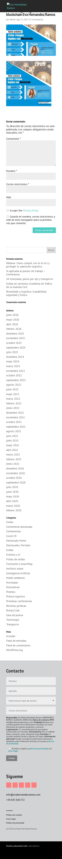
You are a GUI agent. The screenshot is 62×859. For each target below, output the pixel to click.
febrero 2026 (13, 329)
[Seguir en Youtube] (34, 785)
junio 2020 (12, 491)
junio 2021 (12, 440)
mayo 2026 (12, 319)
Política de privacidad (15, 823)
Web (8, 197)
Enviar (12, 758)
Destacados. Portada (18, 545)
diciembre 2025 (15, 333)
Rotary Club (12, 610)
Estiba (9, 550)
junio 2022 (12, 389)
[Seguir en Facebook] (15, 785)
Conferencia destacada (19, 526)
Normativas (13, 587)
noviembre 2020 (15, 473)
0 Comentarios (36, 19)
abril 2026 (12, 324)
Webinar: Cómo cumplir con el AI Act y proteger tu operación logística (27, 264)
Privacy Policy (31, 210)
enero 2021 (12, 463)
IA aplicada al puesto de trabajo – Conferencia (25, 272)
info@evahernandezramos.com (23, 794)
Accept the (24, 210)
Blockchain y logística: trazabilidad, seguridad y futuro (26, 293)
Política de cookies (14, 815)
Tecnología (12, 619)
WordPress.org (14, 650)
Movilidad (12, 582)
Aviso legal (11, 819)
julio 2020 (12, 487)
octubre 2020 (14, 477)
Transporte (12, 624)
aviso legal (13, 751)
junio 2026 (12, 315)
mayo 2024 (12, 361)
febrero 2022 (13, 403)
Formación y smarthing (19, 564)
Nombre (11, 171)
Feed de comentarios (18, 645)
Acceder (10, 636)
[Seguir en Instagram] (8, 785)
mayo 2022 (12, 394)
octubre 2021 (14, 422)
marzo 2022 (13, 398)
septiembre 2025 (16, 347)
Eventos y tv (13, 554)
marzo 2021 (13, 454)
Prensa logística (15, 596)
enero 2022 (12, 408)
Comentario (13, 138)
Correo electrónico (17, 184)
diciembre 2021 (15, 412)
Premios (10, 592)
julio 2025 (12, 352)
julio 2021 (12, 436)
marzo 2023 (13, 366)
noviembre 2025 (15, 338)
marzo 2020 (13, 505)
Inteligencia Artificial (18, 573)
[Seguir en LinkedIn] (21, 785)
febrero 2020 (13, 510)
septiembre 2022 (16, 380)
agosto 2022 (13, 384)
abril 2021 (12, 450)
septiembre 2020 (16, 482)
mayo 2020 (12, 496)
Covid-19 (11, 536)
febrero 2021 (13, 459)
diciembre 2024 (15, 357)
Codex (9, 522)
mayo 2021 (12, 445)
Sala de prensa (14, 615)
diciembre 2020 (15, 468)
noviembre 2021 (15, 417)
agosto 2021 (13, 431)
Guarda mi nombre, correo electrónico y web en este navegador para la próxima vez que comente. (30, 220)
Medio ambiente (15, 578)
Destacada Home (16, 540)
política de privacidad (38, 748)
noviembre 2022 (15, 371)
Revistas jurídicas (16, 606)
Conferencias (13, 531)
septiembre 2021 (16, 426)
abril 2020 (12, 501)
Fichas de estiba (15, 559)
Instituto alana (14, 568)
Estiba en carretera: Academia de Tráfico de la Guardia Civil (29, 285)
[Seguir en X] (27, 785)
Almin (12, 19)
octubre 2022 (14, 375)
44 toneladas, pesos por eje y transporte (29, 279)
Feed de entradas (16, 640)
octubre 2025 (14, 343)
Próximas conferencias (19, 601)
